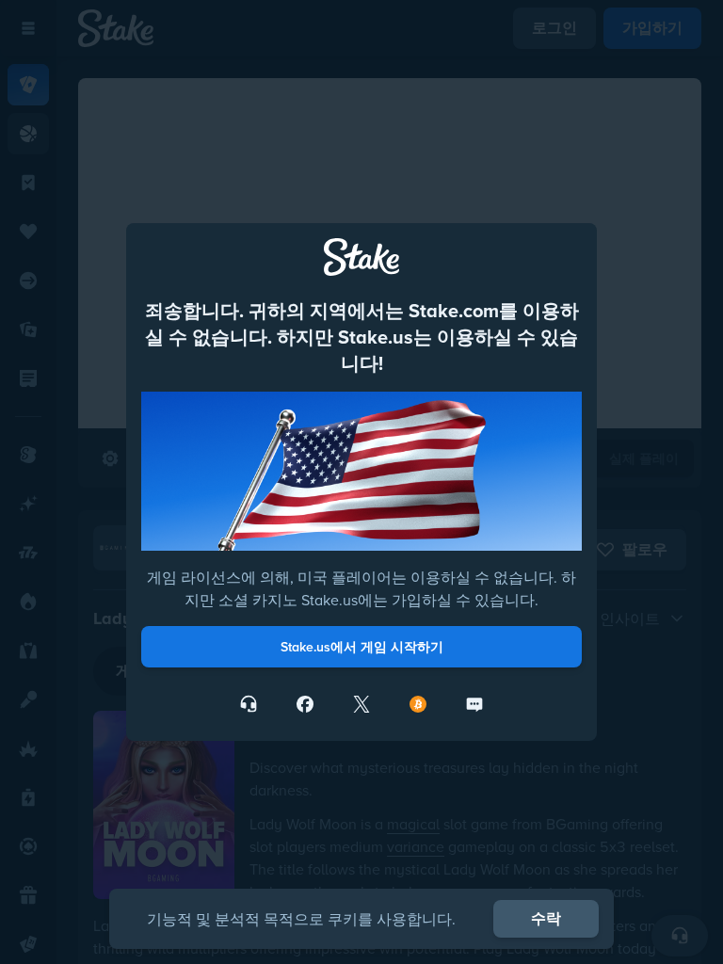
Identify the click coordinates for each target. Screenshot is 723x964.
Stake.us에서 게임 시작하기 (362, 646)
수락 (546, 918)
